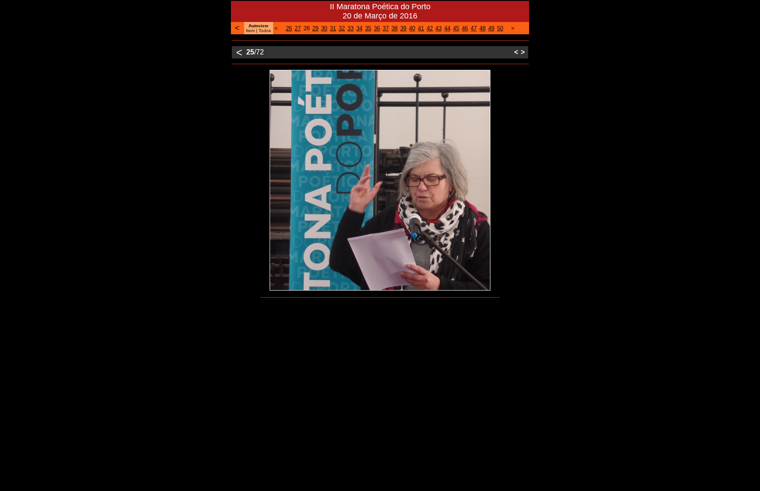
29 (315, 28)
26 (289, 28)
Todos (265, 30)
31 (333, 28)
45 (456, 28)
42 (430, 28)
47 (474, 28)
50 (500, 28)
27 (298, 28)
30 (324, 28)
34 (359, 28)
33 (350, 28)
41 (421, 28)
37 (386, 28)
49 (491, 28)
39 (403, 28)
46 (465, 28)
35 (368, 28)
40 (412, 28)
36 (377, 28)
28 (306, 28)
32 (342, 28)
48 (482, 28)
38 (394, 28)
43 (438, 28)
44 (447, 28)
